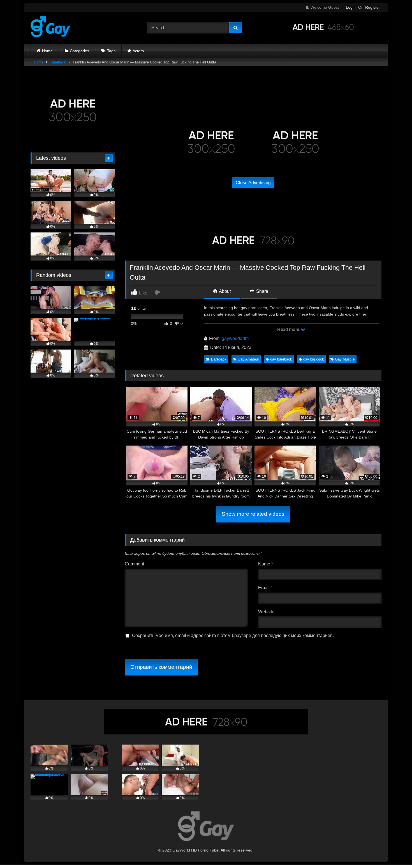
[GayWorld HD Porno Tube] (50, 27)
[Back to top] (394, 848)
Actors (138, 51)
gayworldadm (235, 338)
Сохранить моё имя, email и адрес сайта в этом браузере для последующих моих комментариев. (233, 635)
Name (265, 564)
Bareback (58, 62)
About (224, 291)
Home (47, 51)
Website (266, 611)
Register (372, 7)
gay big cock (313, 359)
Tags (111, 51)
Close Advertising (253, 182)
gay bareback (281, 359)
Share (261, 291)
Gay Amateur (248, 359)
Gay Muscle (345, 359)
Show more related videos (253, 514)
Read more (288, 329)
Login (351, 7)
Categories (79, 51)
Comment (134, 564)
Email (265, 587)
